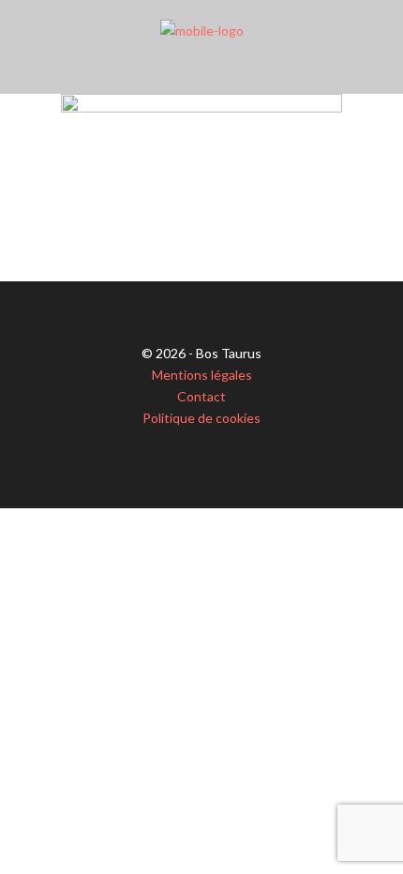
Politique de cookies (201, 418)
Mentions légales (202, 375)
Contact (201, 396)
